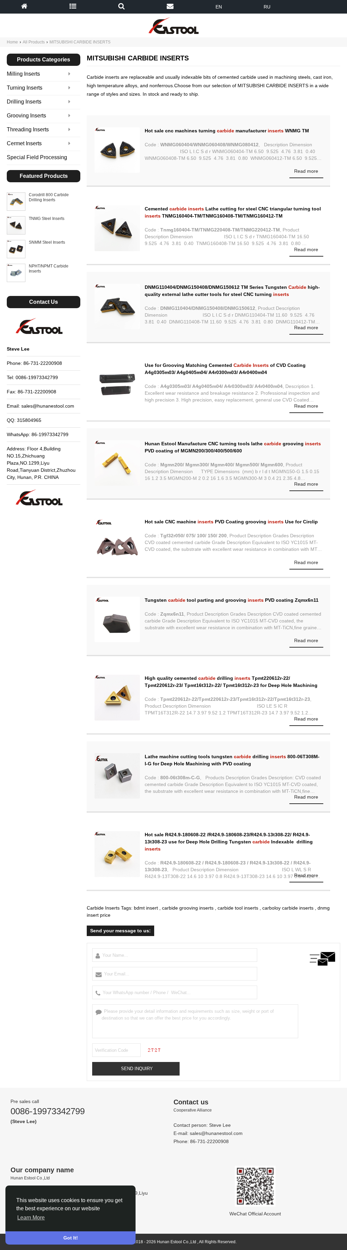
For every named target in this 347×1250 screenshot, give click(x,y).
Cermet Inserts (24, 143)
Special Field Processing (37, 157)
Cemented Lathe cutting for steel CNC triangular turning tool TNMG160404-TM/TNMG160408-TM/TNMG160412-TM (233, 212)
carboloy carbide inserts (287, 908)
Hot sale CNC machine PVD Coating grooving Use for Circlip (231, 521)
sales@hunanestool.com (216, 1133)
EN (219, 7)
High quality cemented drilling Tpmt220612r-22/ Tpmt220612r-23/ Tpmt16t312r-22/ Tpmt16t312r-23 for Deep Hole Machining (231, 681)
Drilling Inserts (24, 102)
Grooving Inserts (26, 115)
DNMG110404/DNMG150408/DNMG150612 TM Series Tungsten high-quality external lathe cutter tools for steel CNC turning (232, 290)
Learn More (31, 1217)
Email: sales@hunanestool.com (40, 406)
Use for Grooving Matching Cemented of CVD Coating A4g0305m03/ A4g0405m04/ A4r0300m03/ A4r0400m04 (225, 368)
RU (267, 7)
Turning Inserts (24, 88)
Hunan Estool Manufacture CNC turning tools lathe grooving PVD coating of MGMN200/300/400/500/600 (233, 447)
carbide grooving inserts (187, 908)
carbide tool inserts (238, 908)
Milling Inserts (23, 74)
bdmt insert (146, 908)
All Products (34, 42)
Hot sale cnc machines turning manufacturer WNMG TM (227, 130)
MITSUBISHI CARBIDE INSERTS (79, 42)
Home (12, 42)
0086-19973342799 (48, 1111)
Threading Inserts (28, 129)
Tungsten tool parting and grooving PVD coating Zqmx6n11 (232, 600)
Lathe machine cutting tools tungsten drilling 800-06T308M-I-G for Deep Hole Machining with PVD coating (232, 760)
